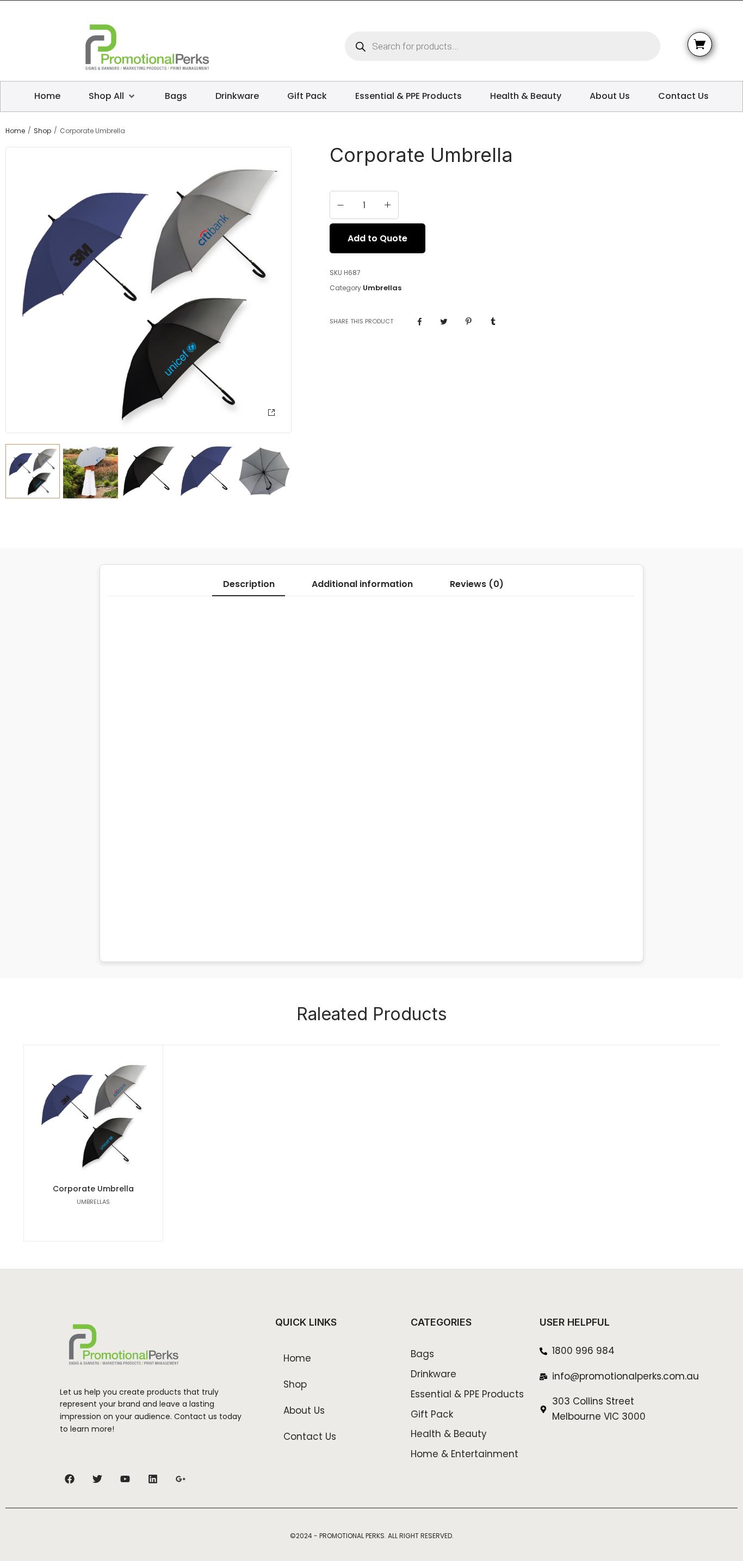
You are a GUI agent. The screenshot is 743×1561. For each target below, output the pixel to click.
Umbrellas (382, 288)
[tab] (248, 584)
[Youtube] (125, 1479)
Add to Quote (377, 238)
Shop (42, 131)
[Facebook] (69, 1479)
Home (15, 131)
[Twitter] (97, 1479)
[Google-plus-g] (180, 1479)
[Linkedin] (153, 1479)
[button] (271, 413)
